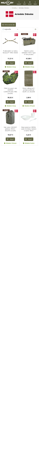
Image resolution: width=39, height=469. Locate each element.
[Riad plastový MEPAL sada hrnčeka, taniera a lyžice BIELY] (28, 117)
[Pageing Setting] (35, 29)
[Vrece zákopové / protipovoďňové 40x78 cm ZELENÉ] (28, 78)
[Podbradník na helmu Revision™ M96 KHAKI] (10, 41)
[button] (24, 2)
